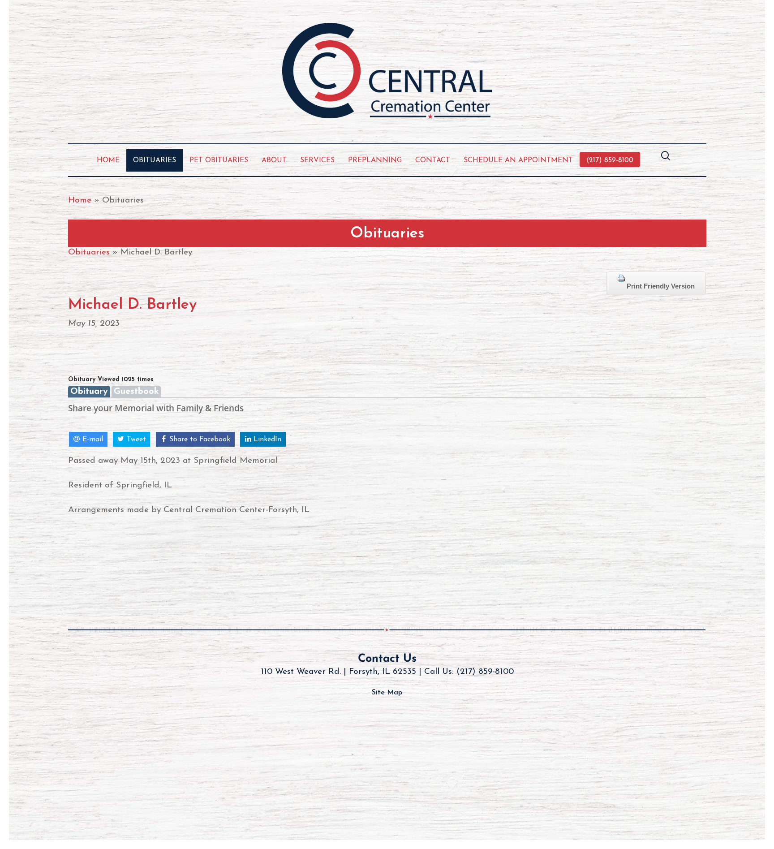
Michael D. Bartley (132, 305)
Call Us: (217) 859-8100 (469, 672)
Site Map (387, 692)
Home (79, 200)
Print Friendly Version (660, 286)
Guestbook (136, 391)
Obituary (89, 391)
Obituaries (89, 252)
